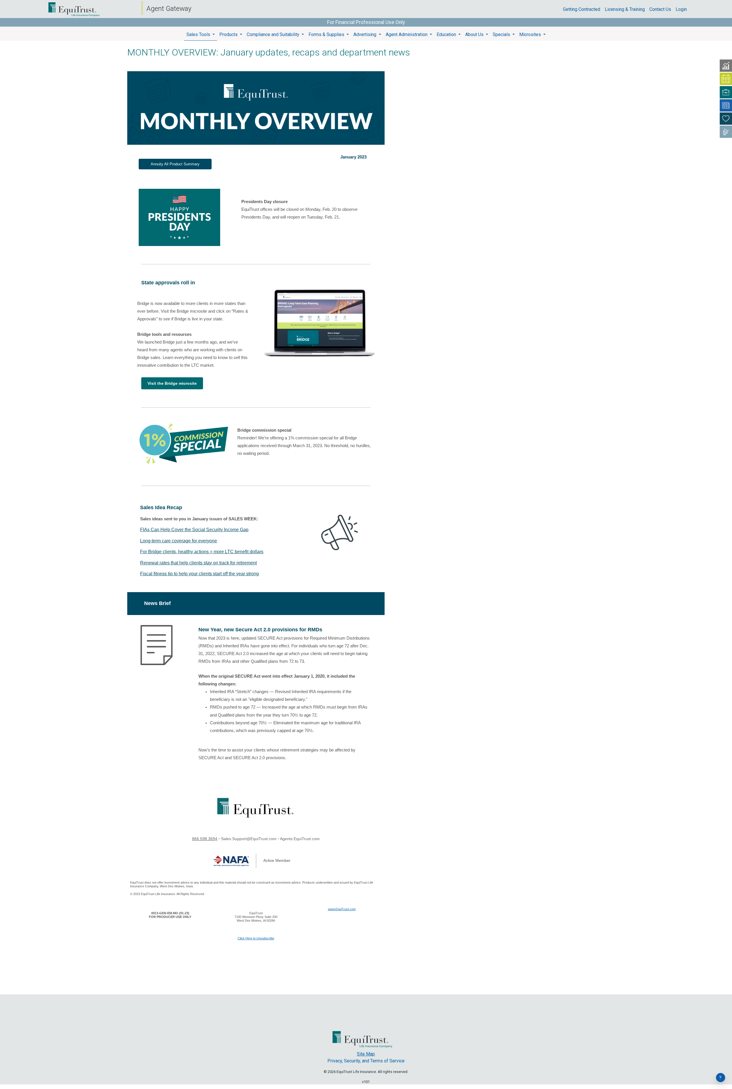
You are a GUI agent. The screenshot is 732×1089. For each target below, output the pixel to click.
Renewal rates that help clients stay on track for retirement (198, 562)
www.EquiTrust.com (342, 909)
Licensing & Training (627, 9)
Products (229, 34)
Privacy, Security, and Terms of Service (366, 1061)
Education (447, 34)
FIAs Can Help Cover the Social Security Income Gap (194, 529)
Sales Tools (198, 34)
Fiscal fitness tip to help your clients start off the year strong (199, 573)
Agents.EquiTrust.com (300, 838)
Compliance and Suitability (274, 34)
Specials (502, 34)
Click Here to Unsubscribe (256, 938)
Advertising (365, 34)
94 (215, 838)
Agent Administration (407, 34)
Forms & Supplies (327, 34)
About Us (475, 34)
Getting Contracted (584, 9)
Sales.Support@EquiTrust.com (249, 838)
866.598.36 (202, 838)
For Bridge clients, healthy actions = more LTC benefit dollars (201, 551)
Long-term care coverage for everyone (178, 540)
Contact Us (662, 9)
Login (683, 9)
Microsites (530, 34)
